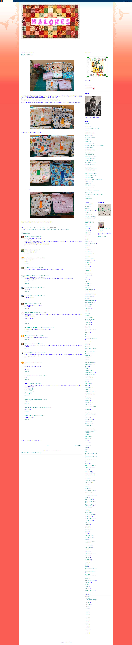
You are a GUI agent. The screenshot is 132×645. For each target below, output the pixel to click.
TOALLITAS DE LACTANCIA (90, 571)
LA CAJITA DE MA (89, 135)
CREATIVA (87, 315)
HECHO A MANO (88, 379)
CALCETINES (87, 283)
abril (89, 602)
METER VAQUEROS (89, 428)
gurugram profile (28, 393)
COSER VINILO (88, 305)
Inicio (48, 445)
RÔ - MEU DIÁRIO (28, 353)
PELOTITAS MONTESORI (90, 480)
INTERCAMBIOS (88, 387)
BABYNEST (87, 235)
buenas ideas (87, 275)
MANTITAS (87, 417)
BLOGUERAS (87, 241)
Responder (27, 246)
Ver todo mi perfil (102, 236)
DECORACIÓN (88, 323)
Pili (25, 250)
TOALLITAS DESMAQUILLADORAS (90, 575)
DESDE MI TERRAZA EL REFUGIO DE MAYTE (94, 146)
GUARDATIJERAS (88, 377)
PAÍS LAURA (87, 196)
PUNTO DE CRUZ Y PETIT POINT (90, 502)
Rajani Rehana (28, 287)
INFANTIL (87, 385)
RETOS (86, 533)
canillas (86, 288)
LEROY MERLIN (88, 402)
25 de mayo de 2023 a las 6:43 (42, 275)
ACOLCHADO (87, 215)
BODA (86, 247)
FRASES (86, 358)
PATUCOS (87, 478)
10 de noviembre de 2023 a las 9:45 (36, 335)
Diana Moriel (27, 258)
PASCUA (86, 470)
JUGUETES (87, 398)
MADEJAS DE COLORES (90, 158)
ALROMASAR (88, 141)
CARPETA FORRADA (89, 290)
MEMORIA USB (88, 426)
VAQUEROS (87, 584)
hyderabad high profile (29, 392)
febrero (89, 604)
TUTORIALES (87, 123)
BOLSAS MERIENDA (42, 229)
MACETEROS (87, 412)
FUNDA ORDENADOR (89, 362)
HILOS (86, 381)
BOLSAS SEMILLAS (89, 260)
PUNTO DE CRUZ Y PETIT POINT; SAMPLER (90, 505)
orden (86, 451)
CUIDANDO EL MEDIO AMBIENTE (58, 229)
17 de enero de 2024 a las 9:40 (35, 362)
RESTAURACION (88, 529)
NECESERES (87, 445)
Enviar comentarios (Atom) (55, 450)
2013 (87, 627)
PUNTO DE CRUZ (88, 499)
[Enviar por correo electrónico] (50, 227)
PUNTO (86, 497)
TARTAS (86, 562)
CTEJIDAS (87, 131)
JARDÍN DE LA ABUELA (90, 392)
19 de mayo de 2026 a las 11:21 (44, 407)
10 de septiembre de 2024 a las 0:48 (39, 375)
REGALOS (87, 527)
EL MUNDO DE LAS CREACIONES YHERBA (94, 194)
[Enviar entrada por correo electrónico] (47, 228)
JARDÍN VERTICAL (89, 394)
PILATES (86, 486)
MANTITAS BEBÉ (88, 419)
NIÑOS (67, 229)
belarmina (27, 267)
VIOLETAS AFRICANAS (90, 591)
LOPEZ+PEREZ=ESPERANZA (91, 171)
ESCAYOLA (87, 342)
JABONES (87, 390)
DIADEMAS (87, 332)
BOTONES (87, 271)
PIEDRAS (87, 484)
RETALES (87, 531)
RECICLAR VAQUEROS (89, 518)
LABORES (87, 400)
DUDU (86, 336)
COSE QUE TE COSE (89, 154)
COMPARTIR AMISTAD (89, 300)
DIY (85, 334)
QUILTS (86, 510)
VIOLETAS (87, 589)
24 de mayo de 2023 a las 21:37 (33, 250)
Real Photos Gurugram (29, 388)
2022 (87, 609)
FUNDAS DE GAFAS (89, 364)
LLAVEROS (87, 410)
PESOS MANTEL (88, 482)
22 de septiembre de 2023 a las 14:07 (46, 327)
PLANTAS (87, 489)
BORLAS (87, 269)
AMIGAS (86, 224)
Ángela (26, 236)
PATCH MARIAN (88, 192)
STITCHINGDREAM (89, 177)
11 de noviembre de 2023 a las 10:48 (34, 343)
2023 (87, 596)
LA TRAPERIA (88, 152)
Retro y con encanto (29, 313)
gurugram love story (29, 389)
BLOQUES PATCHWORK (90, 243)
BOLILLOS (87, 250)
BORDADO (87, 266)
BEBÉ (86, 237)
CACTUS (86, 279)
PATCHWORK (88, 472)
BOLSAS (35, 229)
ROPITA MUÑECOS (89, 537)
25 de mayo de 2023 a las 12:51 (38, 295)
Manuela (26, 335)
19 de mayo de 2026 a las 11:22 (37, 415)
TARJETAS (87, 558)
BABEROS (87, 233)
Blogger (70, 642)
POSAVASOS (87, 493)
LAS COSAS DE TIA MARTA (91, 156)
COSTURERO (87, 309)
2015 (87, 623)
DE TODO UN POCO (89, 148)
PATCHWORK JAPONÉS (90, 476)
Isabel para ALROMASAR (30, 275)
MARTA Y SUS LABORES (90, 162)
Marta (26, 303)
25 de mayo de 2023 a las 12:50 (38, 287)
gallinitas (87, 366)
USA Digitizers (28, 375)
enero (89, 606)
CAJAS (86, 281)
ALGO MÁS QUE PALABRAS (91, 175)
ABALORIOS (87, 206)
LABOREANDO (88, 184)
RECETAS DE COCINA (89, 514)
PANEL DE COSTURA (89, 465)
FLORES (86, 346)
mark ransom (28, 415)
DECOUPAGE (87, 325)
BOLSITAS (87, 262)
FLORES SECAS (88, 354)
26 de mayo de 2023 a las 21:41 (34, 303)
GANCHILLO (87, 368)
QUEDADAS (87, 508)
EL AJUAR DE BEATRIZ (90, 165)
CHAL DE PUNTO (88, 296)
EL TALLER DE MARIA (90, 143)
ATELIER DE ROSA (89, 160)
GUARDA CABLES (89, 370)
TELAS (86, 566)
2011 (87, 631)
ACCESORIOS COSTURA (90, 210)
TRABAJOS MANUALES (90, 580)
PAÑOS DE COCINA (89, 467)
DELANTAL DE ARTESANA (90, 329)
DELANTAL (87, 327)
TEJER (86, 564)
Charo (26, 343)
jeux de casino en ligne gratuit (31, 327)
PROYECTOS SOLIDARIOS (90, 495)
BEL (86, 239)
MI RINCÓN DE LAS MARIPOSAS (92, 190)
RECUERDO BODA (89, 520)
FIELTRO (86, 344)
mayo (89, 598)
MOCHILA (87, 434)
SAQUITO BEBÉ (88, 545)
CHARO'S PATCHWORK (90, 167)
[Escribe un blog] (51, 227)
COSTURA (49, 229)
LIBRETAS (87, 404)
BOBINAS (87, 245)
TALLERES (87, 555)
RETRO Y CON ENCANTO (90, 137)
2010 (87, 633)
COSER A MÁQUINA (89, 302)
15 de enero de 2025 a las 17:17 (40, 399)
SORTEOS (87, 551)
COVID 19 (87, 311)
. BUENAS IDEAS (29, 229)
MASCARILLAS (88, 424)
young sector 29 (28, 391)
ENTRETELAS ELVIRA (89, 188)
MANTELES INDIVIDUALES (90, 414)
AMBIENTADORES (89, 222)
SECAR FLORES (88, 547)
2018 (87, 617)
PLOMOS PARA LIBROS (90, 491)
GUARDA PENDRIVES (89, 375)
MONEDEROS (88, 436)
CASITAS (87, 292)
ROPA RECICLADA (89, 535)
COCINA (86, 298)
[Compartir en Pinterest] (55, 227)
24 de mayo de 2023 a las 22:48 (37, 258)
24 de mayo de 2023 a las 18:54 (35, 236)
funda (86, 360)
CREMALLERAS (88, 317)
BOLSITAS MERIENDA (92, 600)
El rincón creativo (88, 198)
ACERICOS (87, 212)
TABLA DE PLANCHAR (89, 553)
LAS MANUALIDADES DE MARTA (92, 129)
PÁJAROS (87, 463)
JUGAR (86, 396)
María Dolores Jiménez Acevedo (105, 229)
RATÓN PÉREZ (88, 512)
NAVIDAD (87, 443)
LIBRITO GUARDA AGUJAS (90, 406)
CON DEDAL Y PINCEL (89, 133)
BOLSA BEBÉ (88, 252)
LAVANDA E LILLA (89, 182)
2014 (87, 625)
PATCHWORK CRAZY (89, 474)
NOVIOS (86, 449)
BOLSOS (87, 264)
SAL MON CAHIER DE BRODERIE (89, 542)
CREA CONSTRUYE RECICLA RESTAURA (93, 179)
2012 (87, 629)
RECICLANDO (88, 516)
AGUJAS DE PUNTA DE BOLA (90, 219)
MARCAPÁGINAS (88, 421)
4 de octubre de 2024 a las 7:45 (34, 383)
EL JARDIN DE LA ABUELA (91, 339)
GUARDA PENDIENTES (89, 373)
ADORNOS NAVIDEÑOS (90, 217)
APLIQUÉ (87, 228)
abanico (86, 208)
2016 (87, 621)
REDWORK (87, 523)
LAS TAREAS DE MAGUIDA (91, 173)
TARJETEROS (88, 560)
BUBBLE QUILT (88, 273)
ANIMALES (87, 226)
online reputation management (31, 407)
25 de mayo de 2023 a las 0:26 (36, 267)
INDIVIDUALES (88, 383)
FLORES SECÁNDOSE (89, 351)
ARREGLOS (87, 230)
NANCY (86, 441)
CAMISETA (87, 286)
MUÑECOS (87, 439)
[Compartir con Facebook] (54, 227)
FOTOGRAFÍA (87, 356)
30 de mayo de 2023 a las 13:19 (40, 313)
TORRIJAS (87, 578)
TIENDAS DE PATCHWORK (90, 568)
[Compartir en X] (52, 227)
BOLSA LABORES (89, 254)
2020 (87, 613)
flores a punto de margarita (91, 348)
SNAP (86, 549)
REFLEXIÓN (87, 525)
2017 (87, 619)
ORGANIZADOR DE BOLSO (91, 453)
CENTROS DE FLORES (89, 294)
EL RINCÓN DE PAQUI (89, 186)
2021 (87, 611)
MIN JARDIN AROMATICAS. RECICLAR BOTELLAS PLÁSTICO (91, 431)
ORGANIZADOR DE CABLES (91, 457)
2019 (87, 615)
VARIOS (86, 586)
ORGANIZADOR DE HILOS (90, 460)
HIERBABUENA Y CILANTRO (91, 169)
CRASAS (87, 313)
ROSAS (86, 540)
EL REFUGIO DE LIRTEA (90, 150)
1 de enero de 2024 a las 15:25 (39, 353)
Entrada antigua (78, 445)
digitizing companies (29, 399)
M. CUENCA (87, 139)
